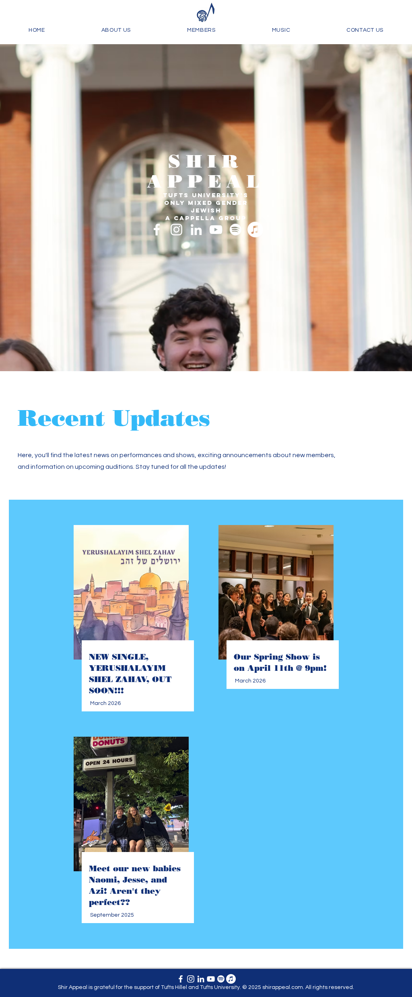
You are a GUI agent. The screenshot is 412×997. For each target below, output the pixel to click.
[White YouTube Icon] (216, 229)
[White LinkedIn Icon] (196, 229)
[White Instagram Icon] (176, 229)
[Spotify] (235, 229)
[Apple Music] (255, 229)
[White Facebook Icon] (157, 229)
